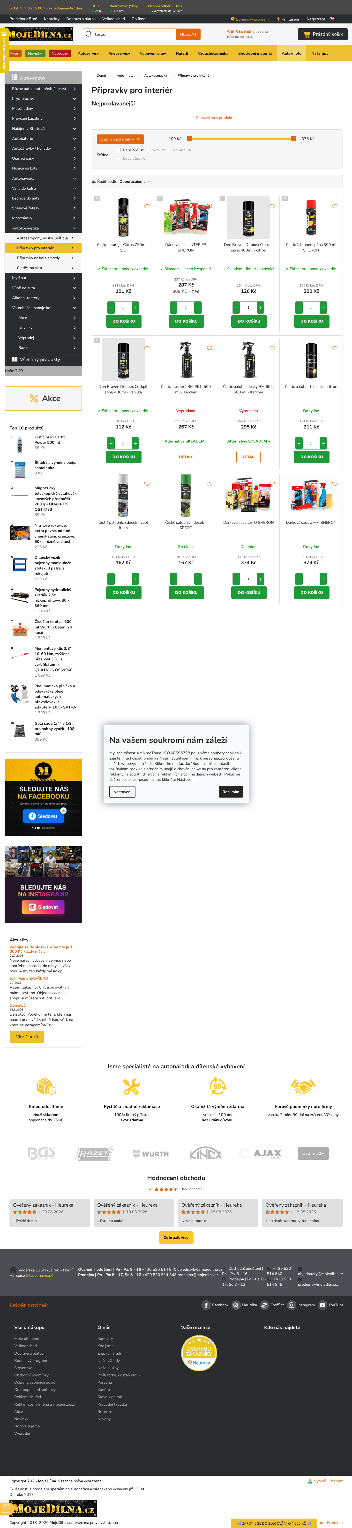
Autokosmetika (25, 228)
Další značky (313, 1153)
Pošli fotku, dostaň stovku (119, 1375)
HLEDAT (188, 34)
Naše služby (108, 1368)
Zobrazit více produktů (215, 117)
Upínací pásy (23, 158)
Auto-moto (32, 78)
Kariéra (103, 1389)
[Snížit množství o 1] (111, 308)
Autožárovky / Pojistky (31, 148)
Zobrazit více (176, 1237)
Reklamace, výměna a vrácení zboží (44, 1404)
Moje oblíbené (26, 1338)
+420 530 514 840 (159, 1269)
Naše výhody (108, 1360)
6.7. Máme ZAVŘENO (29, 978)
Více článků (27, 1037)
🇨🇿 (331, 19)
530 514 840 (247, 32)
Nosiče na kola (24, 168)
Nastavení (122, 792)
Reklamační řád (27, 1397)
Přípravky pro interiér (35, 248)
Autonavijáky (23, 178)
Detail (186, 457)
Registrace (316, 19)
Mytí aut (19, 278)
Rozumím (231, 792)
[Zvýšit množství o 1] (135, 308)
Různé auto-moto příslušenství (39, 88)
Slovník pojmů (109, 1397)
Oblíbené (140, 19)
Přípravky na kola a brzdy (38, 258)
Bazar (23, 347)
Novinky (25, 327)
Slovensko (23, 1368)
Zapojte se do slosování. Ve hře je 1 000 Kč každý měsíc (41, 949)
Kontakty (52, 19)
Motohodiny (22, 108)
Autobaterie (22, 138)
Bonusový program (252, 19)
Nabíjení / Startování (29, 128)
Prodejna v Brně (23, 19)
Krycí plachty (23, 98)
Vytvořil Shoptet (328, 1481)
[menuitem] (14, 53)
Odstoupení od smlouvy (35, 1389)
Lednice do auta (25, 198)
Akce (22, 317)
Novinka (182, 150)
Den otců (18, 1006)
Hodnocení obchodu (176, 1178)
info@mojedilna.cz (240, 37)
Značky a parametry (117, 139)
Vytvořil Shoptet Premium (320, 1522)
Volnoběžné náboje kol (32, 307)
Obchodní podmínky (31, 1375)
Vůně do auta (23, 288)
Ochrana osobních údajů (34, 1382)
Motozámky (22, 218)
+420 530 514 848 (159, 1274)
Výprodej (26, 337)
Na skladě (133, 150)
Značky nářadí (109, 1353)
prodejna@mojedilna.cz (198, 1274)
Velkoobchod (113, 19)
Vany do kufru (24, 188)
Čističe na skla (29, 268)
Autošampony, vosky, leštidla (42, 238)
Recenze (104, 1411)
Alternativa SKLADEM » (186, 441)
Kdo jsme (105, 1346)
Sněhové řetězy (25, 208)
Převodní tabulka (112, 1404)
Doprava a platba (81, 19)
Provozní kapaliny (27, 118)
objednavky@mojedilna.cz (199, 1269)
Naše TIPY (14, 371)
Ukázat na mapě (39, 1275)
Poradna (104, 1382)
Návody (104, 1419)
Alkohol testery (25, 298)
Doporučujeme (134, 158)
